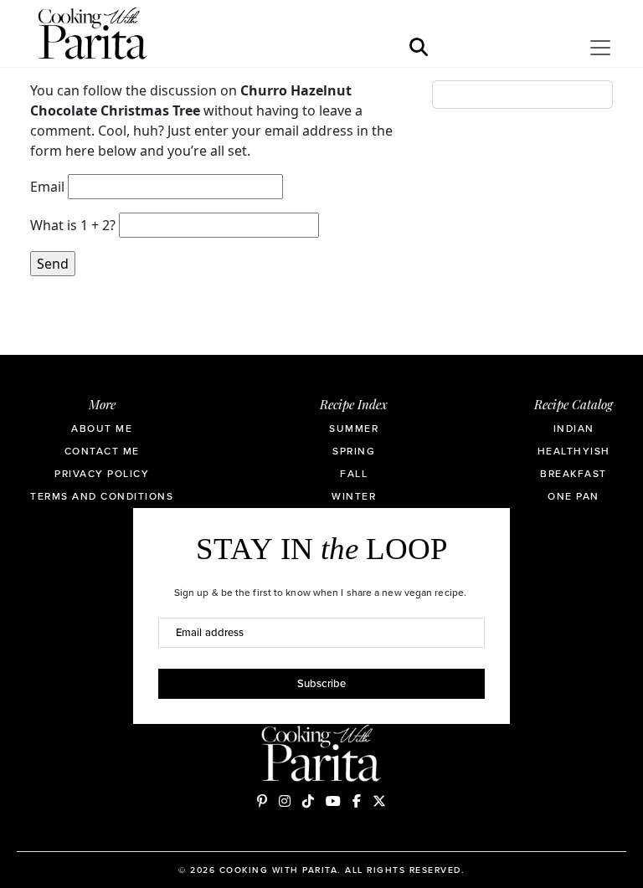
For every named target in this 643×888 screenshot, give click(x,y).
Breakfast (573, 473)
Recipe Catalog (573, 406)
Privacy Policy (101, 473)
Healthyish (574, 451)
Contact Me (102, 451)
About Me (101, 428)
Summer (353, 428)
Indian (573, 428)
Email (47, 186)
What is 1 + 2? (73, 225)
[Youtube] (333, 801)
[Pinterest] (262, 801)
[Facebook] (356, 801)
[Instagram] (285, 801)
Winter (354, 496)
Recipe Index (354, 406)
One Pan (573, 496)
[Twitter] (379, 801)
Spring (353, 451)
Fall (354, 473)
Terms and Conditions (101, 496)
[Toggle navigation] (600, 47)
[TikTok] (308, 801)
